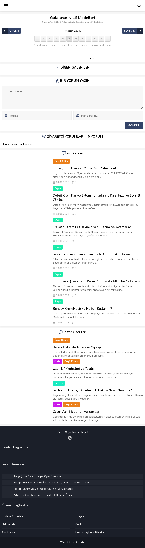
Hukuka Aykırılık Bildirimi (89, 532)
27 (63, 39)
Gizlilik (79, 524)
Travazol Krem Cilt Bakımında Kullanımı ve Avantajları (92, 227)
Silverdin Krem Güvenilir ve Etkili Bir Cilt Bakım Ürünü (92, 254)
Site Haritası (9, 532)
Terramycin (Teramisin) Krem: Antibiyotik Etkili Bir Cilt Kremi (96, 281)
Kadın (57, 361)
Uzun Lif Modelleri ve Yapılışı (74, 369)
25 (50, 39)
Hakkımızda (8, 524)
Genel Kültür (61, 161)
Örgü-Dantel (61, 340)
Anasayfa (47, 22)
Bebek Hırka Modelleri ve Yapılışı (77, 347)
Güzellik (58, 383)
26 (56, 39)
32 (95, 39)
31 (88, 39)
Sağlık (57, 188)
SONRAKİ (130, 30)
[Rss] (70, 438)
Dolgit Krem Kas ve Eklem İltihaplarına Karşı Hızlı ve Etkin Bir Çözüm (97, 197)
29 (76, 39)
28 (69, 39)
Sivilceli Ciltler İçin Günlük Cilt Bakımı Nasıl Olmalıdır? (92, 390)
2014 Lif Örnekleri (64, 22)
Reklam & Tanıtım (12, 516)
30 (82, 39)
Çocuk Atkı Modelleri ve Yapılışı (76, 412)
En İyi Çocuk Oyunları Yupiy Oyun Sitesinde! (84, 168)
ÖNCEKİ (14, 30)
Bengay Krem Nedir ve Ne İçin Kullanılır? (82, 308)
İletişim (79, 516)
